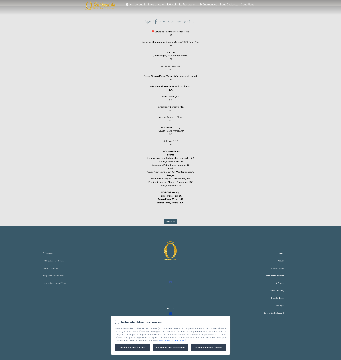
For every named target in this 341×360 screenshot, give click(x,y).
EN (168, 308)
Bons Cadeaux (229, 4)
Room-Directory (277, 290)
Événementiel (208, 4)
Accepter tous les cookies (208, 347)
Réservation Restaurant (274, 313)
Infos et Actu (156, 4)
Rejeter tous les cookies (132, 347)
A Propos (280, 283)
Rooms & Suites (277, 268)
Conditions (247, 4)
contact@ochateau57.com (54, 283)
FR (173, 308)
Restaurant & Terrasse (274, 275)
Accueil (140, 4)
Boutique (280, 305)
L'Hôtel (171, 4)
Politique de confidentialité (172, 340)
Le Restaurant (187, 4)
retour (170, 221)
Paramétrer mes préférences (170, 347)
